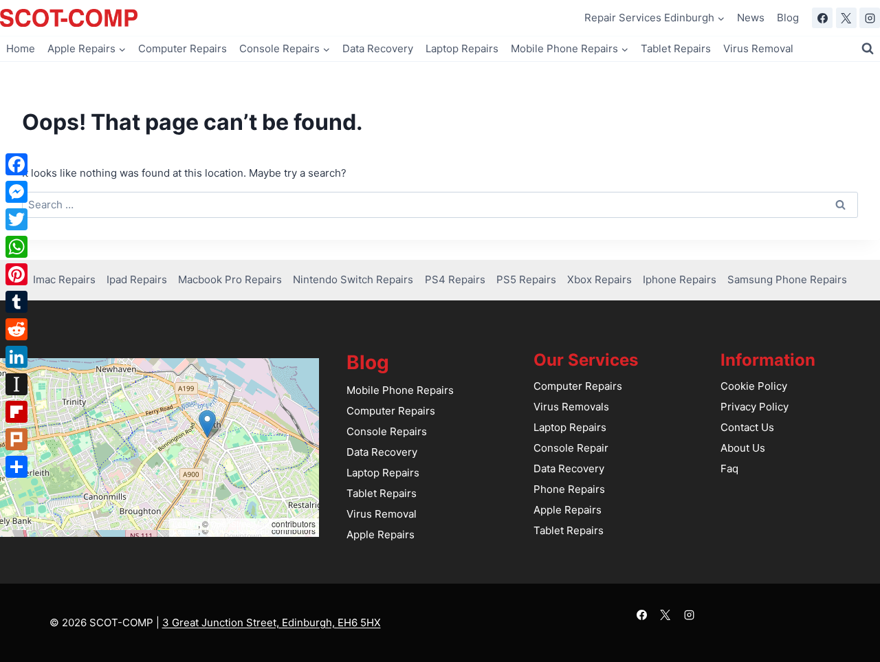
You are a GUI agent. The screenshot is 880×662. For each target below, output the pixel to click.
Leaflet (185, 523)
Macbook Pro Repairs (230, 279)
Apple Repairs (380, 534)
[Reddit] (16, 329)
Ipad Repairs (137, 279)
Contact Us (747, 427)
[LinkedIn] (16, 357)
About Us (742, 447)
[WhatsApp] (16, 247)
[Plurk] (16, 439)
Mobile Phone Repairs (400, 390)
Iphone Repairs (679, 279)
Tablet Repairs (676, 48)
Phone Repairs (569, 489)
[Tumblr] (16, 302)
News (750, 17)
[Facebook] (822, 18)
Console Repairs (386, 431)
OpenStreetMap (240, 523)
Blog (788, 17)
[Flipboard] (16, 412)
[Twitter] (16, 219)
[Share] (16, 467)
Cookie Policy (753, 386)
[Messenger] (16, 192)
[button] (207, 424)
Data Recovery (377, 48)
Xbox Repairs (599, 279)
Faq (729, 468)
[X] (846, 18)
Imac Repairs (64, 279)
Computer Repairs (182, 48)
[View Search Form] (867, 48)
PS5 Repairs (526, 279)
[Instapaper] (16, 384)
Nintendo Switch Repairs (353, 279)
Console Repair (571, 447)
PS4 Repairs (455, 279)
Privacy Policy (754, 406)
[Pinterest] (16, 274)
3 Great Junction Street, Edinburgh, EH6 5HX (271, 622)
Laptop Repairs (462, 48)
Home (20, 48)
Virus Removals (571, 406)
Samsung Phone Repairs (787, 279)
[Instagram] (869, 18)
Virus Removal (758, 48)
